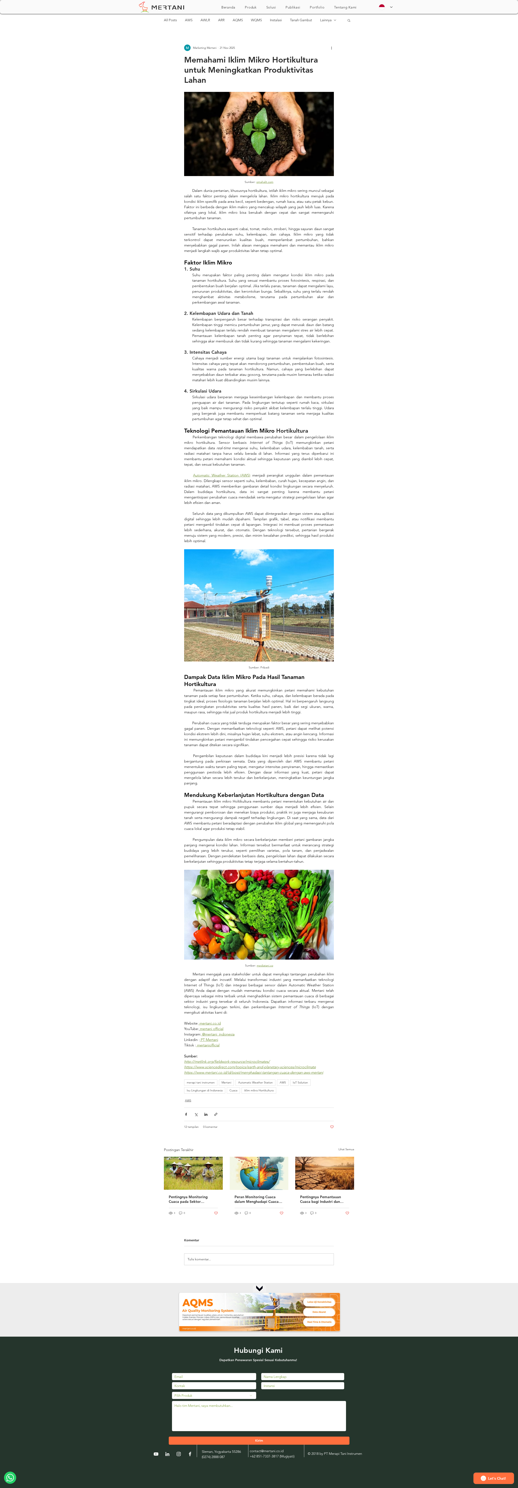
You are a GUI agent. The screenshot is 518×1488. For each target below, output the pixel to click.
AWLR (205, 20)
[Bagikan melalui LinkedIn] (206, 1114)
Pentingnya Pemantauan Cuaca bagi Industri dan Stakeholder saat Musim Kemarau (320, 1199)
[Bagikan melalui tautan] (216, 1114)
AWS (188, 20)
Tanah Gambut (301, 20)
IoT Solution (300, 1082)
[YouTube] (156, 1454)
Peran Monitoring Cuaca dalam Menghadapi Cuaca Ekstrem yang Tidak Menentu (257, 1199)
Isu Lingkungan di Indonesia (205, 1090)
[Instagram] (179, 1454)
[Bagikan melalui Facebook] (186, 1114)
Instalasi (276, 20)
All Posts (170, 20)
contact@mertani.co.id (266, 1451)
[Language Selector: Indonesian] (385, 7)
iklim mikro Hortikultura (259, 1090)
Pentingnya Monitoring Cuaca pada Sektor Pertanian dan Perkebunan (191, 1199)
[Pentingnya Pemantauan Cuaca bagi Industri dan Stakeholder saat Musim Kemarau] (324, 1173)
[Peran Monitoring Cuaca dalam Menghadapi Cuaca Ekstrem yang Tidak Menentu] (259, 1173)
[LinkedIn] (167, 1454)
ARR (221, 20)
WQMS (256, 20)
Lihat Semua (346, 1149)
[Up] (259, 1288)
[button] (251, 7)
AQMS (238, 20)
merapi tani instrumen (201, 1082)
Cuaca (233, 1090)
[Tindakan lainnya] (331, 47)
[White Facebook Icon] (190, 1454)
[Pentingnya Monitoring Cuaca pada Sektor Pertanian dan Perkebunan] (193, 1173)
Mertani (226, 1082)
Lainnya (326, 20)
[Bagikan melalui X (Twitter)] (196, 1114)
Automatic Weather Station (255, 1082)
